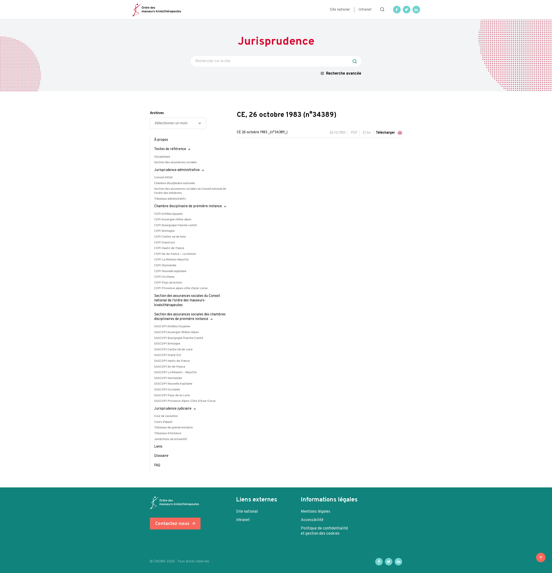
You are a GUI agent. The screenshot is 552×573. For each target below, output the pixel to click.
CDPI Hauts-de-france (169, 248)
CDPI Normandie (165, 265)
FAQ (157, 465)
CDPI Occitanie (164, 277)
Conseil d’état (163, 177)
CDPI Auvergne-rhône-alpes (172, 219)
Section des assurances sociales (175, 162)
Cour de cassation (166, 416)
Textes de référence (170, 149)
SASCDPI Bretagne (167, 344)
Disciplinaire (162, 157)
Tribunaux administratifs (170, 199)
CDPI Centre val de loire (170, 237)
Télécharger (386, 133)
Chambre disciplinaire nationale (174, 183)
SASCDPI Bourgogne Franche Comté (178, 338)
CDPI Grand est (164, 242)
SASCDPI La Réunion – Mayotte (175, 372)
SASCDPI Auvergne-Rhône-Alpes (176, 332)
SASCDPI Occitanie (167, 389)
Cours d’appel (163, 422)
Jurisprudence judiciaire (172, 409)
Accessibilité (312, 520)
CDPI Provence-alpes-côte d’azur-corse (181, 288)
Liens (158, 447)
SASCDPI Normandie (168, 378)
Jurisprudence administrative (177, 170)
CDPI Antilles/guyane (168, 214)
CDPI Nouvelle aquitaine (170, 271)
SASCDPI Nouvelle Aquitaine (173, 384)
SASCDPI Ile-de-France (169, 367)
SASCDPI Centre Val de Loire (173, 349)
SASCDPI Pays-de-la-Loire (172, 395)
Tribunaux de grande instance (173, 427)
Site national (340, 10)
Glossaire (161, 456)
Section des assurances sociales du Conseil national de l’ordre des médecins (190, 191)
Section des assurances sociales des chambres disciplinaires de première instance (190, 316)
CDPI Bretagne (164, 231)
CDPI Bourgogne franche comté (175, 225)
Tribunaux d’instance (167, 433)
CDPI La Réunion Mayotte (171, 259)
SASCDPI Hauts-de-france (172, 361)
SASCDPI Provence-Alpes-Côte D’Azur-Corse (185, 401)
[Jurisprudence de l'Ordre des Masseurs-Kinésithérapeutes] (156, 10)
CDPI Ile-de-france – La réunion (175, 254)
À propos (161, 140)
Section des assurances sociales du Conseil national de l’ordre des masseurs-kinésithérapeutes (187, 300)
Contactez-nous (172, 524)
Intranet (365, 10)
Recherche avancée (343, 73)
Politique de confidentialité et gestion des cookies (324, 531)
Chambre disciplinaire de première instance (188, 206)
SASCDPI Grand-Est (167, 355)
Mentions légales (315, 511)
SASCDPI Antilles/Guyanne (172, 326)
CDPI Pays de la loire (168, 283)
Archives (157, 113)
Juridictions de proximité (170, 439)
